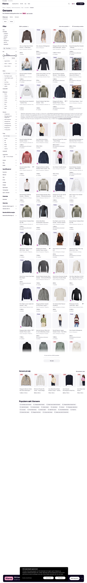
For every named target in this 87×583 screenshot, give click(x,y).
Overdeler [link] (27, 7)
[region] (44, 574)
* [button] (42, 52)
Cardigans (6, 33)
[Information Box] (28, 26)
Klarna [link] (4, 7)
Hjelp (29, 3)
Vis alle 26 (5, 151)
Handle (21, 3)
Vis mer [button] (52, 360)
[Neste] (82, 383)
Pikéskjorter (6, 40)
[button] (73, 3)
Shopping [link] (9, 7)
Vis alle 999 (5, 88)
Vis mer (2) (6, 44)
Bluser (5, 38)
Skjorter (5, 42)
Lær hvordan (29, 13)
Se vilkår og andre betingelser (64, 118)
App (25, 3)
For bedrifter (10, 0)
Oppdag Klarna (15, 3)
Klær (4, 29)
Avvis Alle (48, 577)
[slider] (4, 55)
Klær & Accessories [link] (16, 7)
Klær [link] (22, 7)
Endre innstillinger (27, 578)
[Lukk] (66, 568)
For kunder (5, 0)
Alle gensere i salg (80, 371)
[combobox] (64, 26)
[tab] (5, 17)
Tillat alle (60, 577)
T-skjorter (6, 35)
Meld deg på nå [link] (74, 578)
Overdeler (5, 31)
